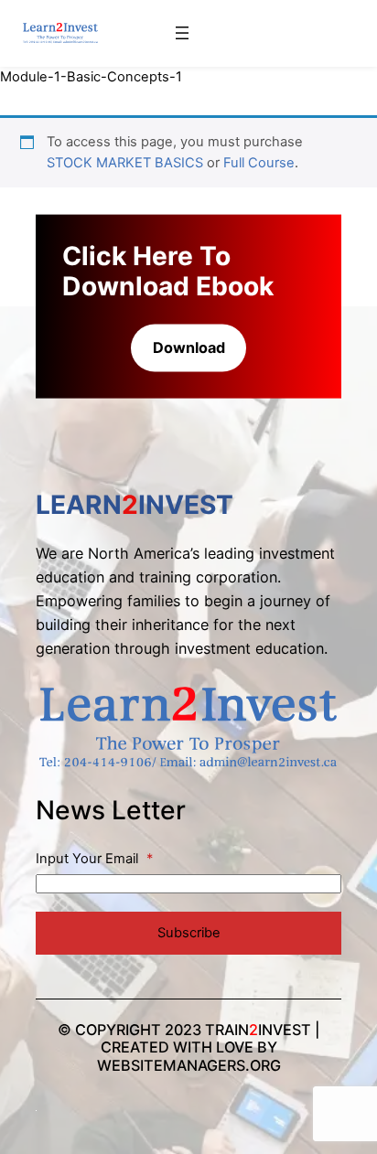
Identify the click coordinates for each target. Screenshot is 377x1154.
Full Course (259, 163)
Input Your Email (94, 858)
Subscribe (189, 932)
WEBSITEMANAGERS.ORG (189, 1065)
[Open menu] (182, 33)
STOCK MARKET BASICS (125, 163)
